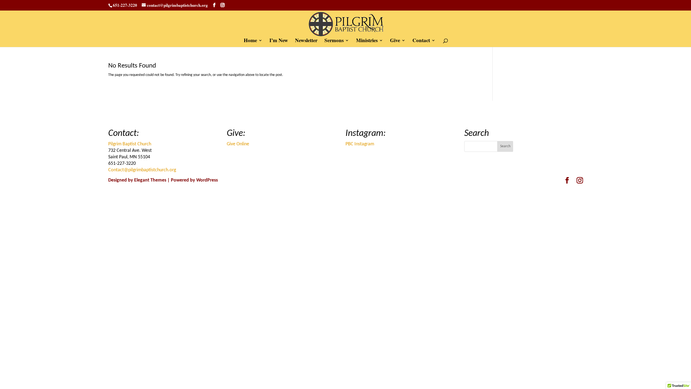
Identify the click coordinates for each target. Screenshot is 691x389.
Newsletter (306, 41)
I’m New (278, 41)
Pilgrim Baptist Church (129, 144)
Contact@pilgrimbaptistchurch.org (142, 170)
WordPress (207, 180)
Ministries (367, 41)
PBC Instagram (360, 144)
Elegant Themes (150, 180)
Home (250, 41)
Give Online (238, 144)
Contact (421, 41)
